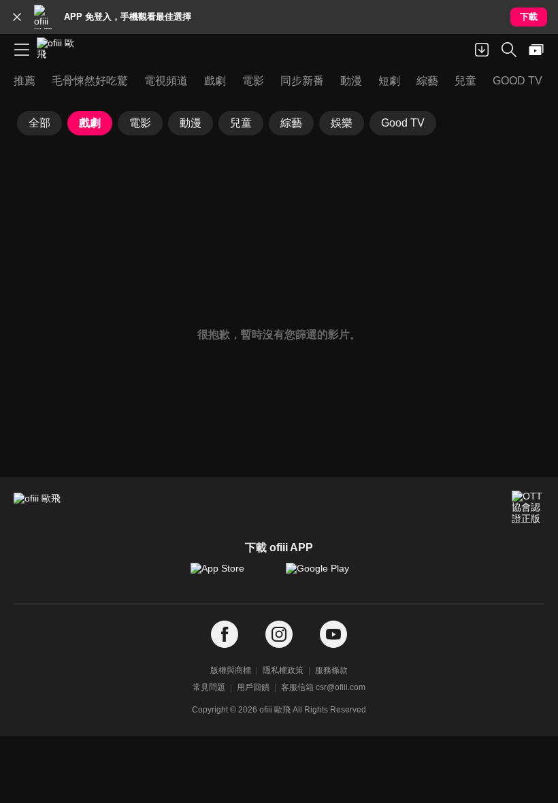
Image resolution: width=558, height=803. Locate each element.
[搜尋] (509, 50)
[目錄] (22, 50)
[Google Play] (326, 575)
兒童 (241, 123)
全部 (39, 123)
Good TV (403, 123)
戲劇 (90, 123)
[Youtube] (333, 635)
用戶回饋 (253, 687)
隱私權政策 (283, 670)
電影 (140, 123)
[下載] (482, 50)
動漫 (190, 123)
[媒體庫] (536, 50)
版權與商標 (230, 670)
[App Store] (231, 575)
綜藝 (291, 123)
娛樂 (341, 123)
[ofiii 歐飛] (60, 49)
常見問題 (209, 687)
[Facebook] (224, 635)
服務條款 (331, 670)
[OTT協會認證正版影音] (528, 507)
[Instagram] (279, 635)
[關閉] (17, 17)
